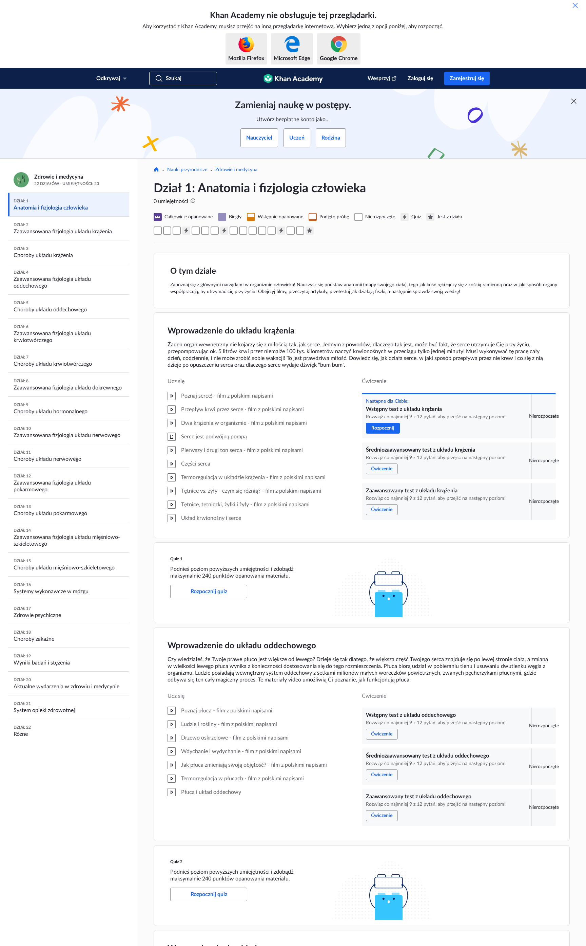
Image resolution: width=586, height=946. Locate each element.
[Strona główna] (156, 170)
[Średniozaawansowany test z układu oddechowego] (205, 230)
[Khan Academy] (293, 78)
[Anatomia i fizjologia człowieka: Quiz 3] (281, 230)
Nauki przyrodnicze (187, 169)
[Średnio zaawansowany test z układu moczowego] (243, 230)
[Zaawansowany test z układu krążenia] (177, 230)
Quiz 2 (176, 862)
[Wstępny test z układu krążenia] (158, 230)
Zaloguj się (420, 78)
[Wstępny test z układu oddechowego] (196, 230)
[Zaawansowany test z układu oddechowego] (215, 230)
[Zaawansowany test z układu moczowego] (253, 230)
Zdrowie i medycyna (236, 169)
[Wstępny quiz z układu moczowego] (234, 230)
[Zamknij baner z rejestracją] (574, 101)
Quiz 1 (176, 559)
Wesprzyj (379, 78)
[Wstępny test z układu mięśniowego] (262, 230)
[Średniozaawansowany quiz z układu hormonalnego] (300, 230)
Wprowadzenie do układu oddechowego (242, 646)
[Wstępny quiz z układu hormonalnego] (291, 230)
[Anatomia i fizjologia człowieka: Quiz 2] (224, 230)
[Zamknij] (575, 5)
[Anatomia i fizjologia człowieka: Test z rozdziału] (310, 230)
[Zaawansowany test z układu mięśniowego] (272, 230)
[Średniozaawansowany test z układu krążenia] (167, 230)
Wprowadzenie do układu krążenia (231, 331)
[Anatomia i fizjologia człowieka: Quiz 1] (186, 230)
